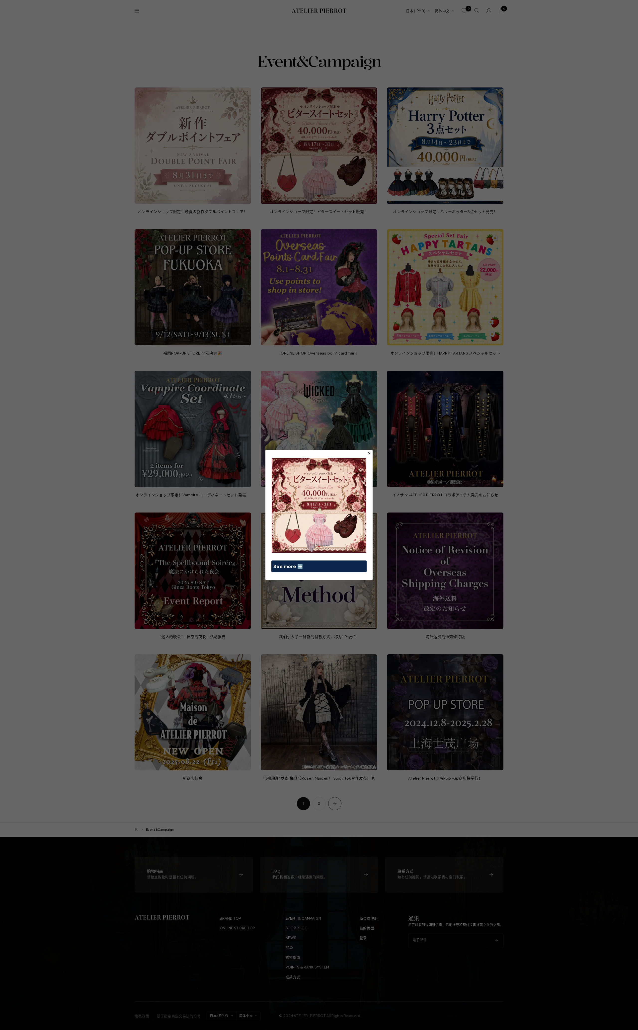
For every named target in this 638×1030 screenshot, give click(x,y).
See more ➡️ (288, 566)
